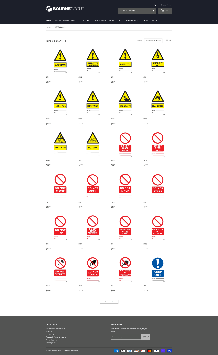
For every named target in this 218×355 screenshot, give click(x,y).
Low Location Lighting (104, 21)
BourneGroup (57, 351)
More (154, 21)
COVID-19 (85, 21)
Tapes (145, 21)
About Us (49, 331)
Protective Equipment (65, 21)
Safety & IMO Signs (128, 21)
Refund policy (50, 343)
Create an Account (166, 5)
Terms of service (51, 340)
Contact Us (50, 334)
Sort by (139, 40)
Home (48, 21)
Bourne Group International (55, 329)
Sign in (156, 5)
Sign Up (146, 337)
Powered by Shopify (71, 351)
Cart (167, 11)
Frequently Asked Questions (56, 337)
